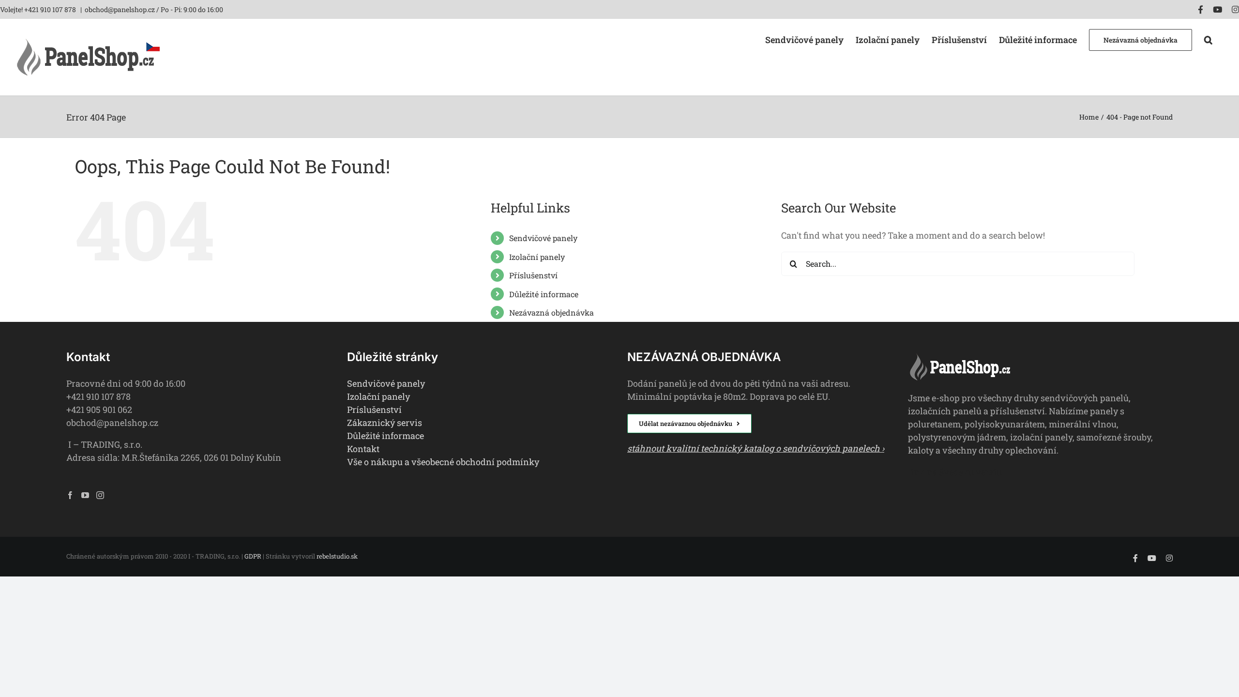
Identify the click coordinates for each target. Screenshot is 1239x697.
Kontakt (363, 449)
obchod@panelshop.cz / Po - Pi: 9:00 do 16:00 (154, 9)
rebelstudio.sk (337, 556)
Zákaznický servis (384, 422)
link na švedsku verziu (955, 472)
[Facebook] (70, 495)
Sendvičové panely (543, 238)
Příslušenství (533, 275)
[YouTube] (85, 495)
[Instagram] (100, 495)
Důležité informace (543, 294)
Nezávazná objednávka (551, 312)
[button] (1208, 39)
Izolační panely (537, 257)
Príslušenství (374, 409)
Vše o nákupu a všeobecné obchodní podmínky (443, 462)
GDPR (252, 556)
